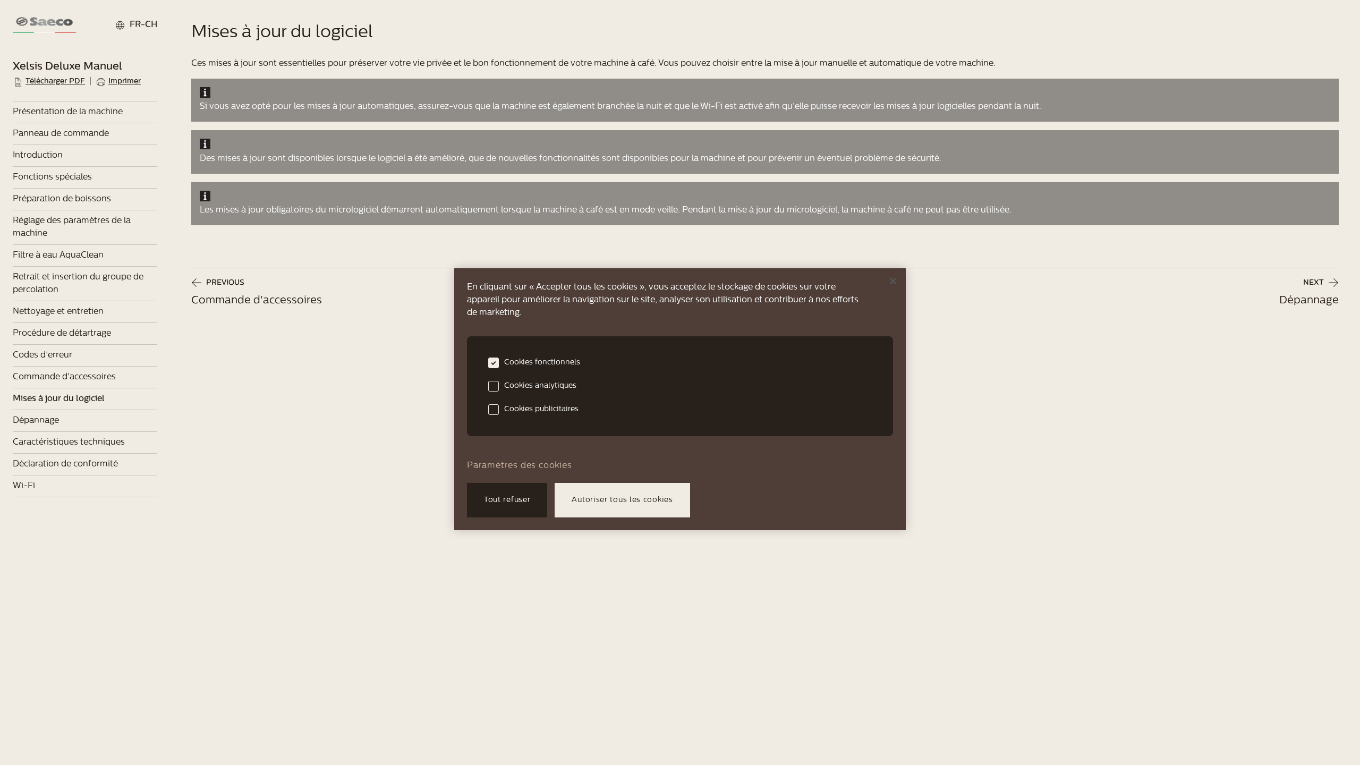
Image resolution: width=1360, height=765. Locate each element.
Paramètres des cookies (519, 466)
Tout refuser (507, 500)
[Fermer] (893, 281)
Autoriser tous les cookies (622, 500)
